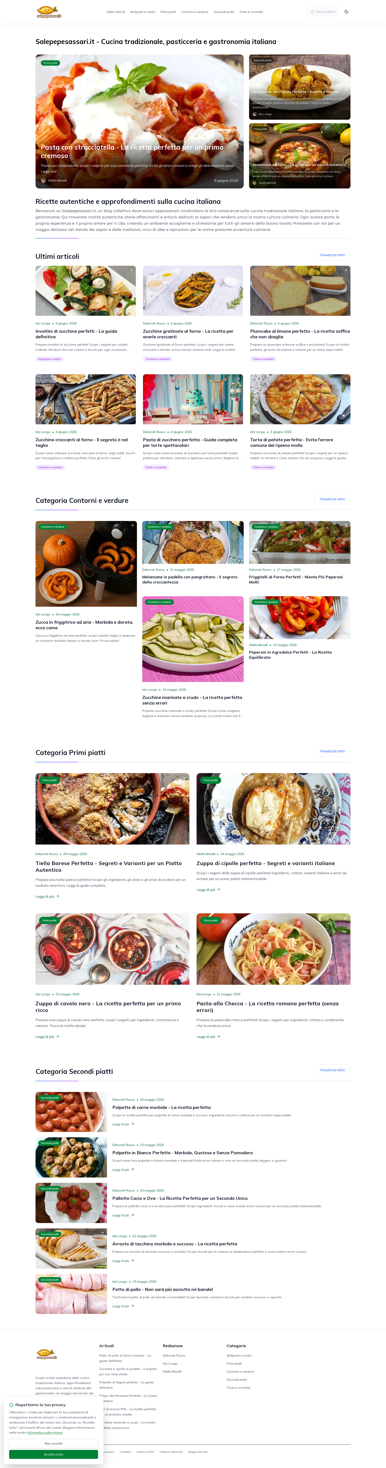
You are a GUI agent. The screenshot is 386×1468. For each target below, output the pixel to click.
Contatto (125, 1451)
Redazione (173, 1345)
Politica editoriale (171, 1451)
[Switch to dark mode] (346, 12)
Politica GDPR (145, 1451)
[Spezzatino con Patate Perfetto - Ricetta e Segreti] (299, 87)
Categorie (236, 1345)
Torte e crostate (251, 12)
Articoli (106, 1345)
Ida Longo (43, 323)
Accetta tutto (53, 1454)
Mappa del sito (198, 1451)
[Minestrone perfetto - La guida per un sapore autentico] (299, 155)
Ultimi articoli (115, 12)
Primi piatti (168, 12)
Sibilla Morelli (258, 645)
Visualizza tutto (332, 255)
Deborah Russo (154, 323)
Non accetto (54, 1443)
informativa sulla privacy (45, 1432)
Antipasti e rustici (142, 12)
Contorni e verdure (194, 12)
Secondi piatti (224, 12)
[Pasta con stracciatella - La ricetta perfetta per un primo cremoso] (140, 121)
